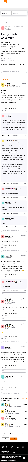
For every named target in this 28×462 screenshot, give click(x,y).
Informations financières (15, 456)
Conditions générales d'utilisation (9, 452)
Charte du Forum (5, 451)
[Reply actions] (25, 117)
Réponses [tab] (5, 79)
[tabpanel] (14, 238)
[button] (3, 135)
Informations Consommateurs (8, 460)
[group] (3, 60)
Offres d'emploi (5, 459)
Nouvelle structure (7, 23)
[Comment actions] (26, 88)
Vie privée (13, 459)
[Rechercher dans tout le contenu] (24, 13)
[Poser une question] (24, 458)
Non (5, 438)
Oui (14, 438)
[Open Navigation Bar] (2, 2)
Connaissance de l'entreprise (8, 457)
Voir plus (24, 398)
